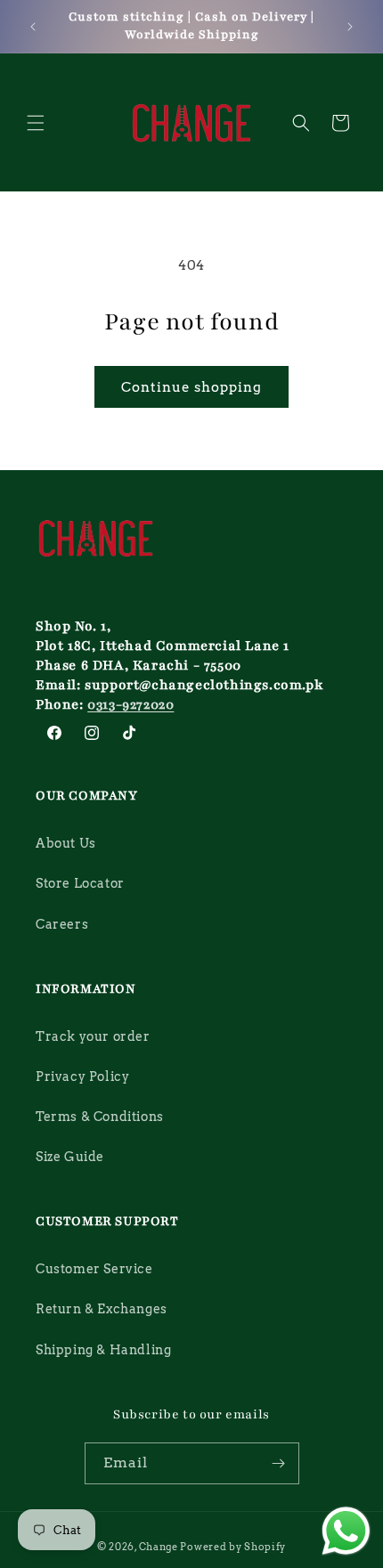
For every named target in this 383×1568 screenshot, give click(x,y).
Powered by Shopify (233, 1546)
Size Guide (70, 1157)
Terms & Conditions (100, 1116)
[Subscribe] (278, 1463)
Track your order (93, 1036)
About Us (66, 843)
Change (158, 1546)
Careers (62, 924)
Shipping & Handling (103, 1350)
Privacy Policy (82, 1076)
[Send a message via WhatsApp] (346, 1531)
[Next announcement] (350, 26)
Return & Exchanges (101, 1309)
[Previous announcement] (33, 26)
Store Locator (80, 883)
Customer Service (94, 1269)
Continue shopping (191, 387)
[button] (35, 122)
